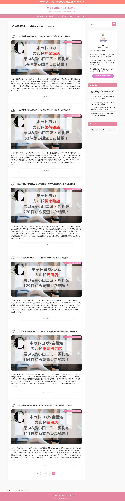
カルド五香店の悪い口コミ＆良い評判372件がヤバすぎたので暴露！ (103, 103)
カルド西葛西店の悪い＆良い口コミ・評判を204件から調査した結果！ (103, 92)
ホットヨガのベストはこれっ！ (62, 8)
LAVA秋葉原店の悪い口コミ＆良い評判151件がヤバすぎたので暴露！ (103, 114)
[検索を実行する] (114, 24)
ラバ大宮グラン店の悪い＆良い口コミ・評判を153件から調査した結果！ (103, 108)
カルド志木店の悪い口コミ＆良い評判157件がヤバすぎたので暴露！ (103, 97)
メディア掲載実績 (55, 495)
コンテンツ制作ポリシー (68, 495)
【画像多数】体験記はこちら (103, 76)
